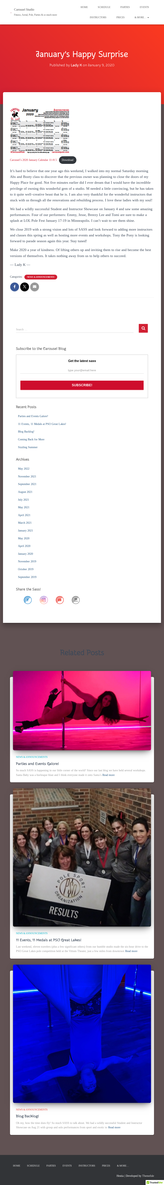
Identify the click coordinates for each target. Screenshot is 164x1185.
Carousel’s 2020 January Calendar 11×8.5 (33, 159)
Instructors (98, 17)
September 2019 (27, 577)
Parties (125, 7)
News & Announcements (40, 277)
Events (144, 7)
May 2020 (23, 538)
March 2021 (25, 522)
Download (67, 159)
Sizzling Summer (28, 447)
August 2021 (25, 491)
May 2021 (23, 507)
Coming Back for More (31, 439)
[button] (148, 17)
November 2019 (27, 561)
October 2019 (25, 569)
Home (84, 7)
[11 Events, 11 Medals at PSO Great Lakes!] (82, 857)
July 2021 (23, 499)
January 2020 (25, 553)
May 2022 (23, 468)
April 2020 (24, 546)
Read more (108, 775)
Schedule (104, 7)
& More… (141, 17)
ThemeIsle (148, 1175)
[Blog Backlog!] (82, 1033)
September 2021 (27, 484)
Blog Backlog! (26, 431)
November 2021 (27, 476)
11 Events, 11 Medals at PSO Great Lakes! (42, 424)
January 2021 (25, 530)
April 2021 (24, 515)
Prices (120, 17)
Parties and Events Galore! (33, 416)
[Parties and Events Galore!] (82, 710)
